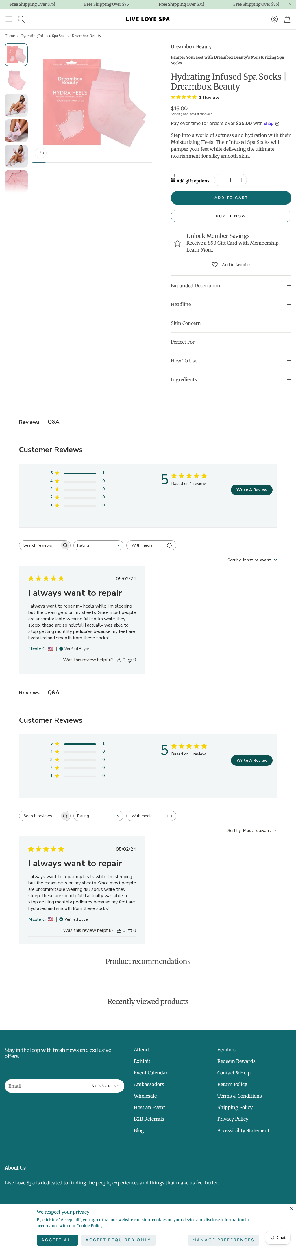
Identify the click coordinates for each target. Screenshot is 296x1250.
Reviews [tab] (29, 422)
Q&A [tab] (53, 421)
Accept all (57, 1240)
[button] (9, 19)
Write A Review (251, 490)
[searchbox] (39, 545)
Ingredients (184, 379)
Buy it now (231, 216)
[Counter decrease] (219, 180)
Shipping (176, 114)
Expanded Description (195, 285)
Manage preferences (224, 1240)
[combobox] (98, 545)
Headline (181, 304)
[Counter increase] (241, 180)
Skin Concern (186, 323)
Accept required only (118, 1240)
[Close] (291, 1208)
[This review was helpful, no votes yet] (119, 660)
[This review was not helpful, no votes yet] (130, 660)
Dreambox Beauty (191, 46)
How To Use (184, 361)
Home (10, 35)
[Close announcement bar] (290, 4)
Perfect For (183, 342)
